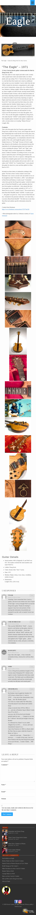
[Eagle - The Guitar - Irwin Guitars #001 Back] (18, 341)
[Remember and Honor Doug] (4, 832)
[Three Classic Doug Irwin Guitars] (4, 838)
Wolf (12, 871)
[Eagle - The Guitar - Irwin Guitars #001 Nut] (18, 265)
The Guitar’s (14, 866)
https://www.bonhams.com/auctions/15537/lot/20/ (15, 209)
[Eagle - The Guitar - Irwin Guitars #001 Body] (18, 426)
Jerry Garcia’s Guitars (18, 861)
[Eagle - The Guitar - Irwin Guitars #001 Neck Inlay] (18, 390)
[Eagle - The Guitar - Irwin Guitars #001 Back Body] (18, 511)
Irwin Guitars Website (14, 850)
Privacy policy (29, 904)
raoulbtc (12, 650)
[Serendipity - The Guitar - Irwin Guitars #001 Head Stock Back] (18, 537)
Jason (32, 213)
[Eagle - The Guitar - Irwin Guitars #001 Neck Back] (18, 247)
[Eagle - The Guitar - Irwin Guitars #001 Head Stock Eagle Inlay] (18, 283)
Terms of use (18, 906)
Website (3, 798)
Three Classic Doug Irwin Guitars (17, 837)
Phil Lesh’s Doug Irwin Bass (14, 878)
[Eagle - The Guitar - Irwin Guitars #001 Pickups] (18, 319)
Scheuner (4, 215)
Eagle (12, 858)
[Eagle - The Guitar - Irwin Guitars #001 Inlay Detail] (18, 488)
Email (3, 791)
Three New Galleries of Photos (16, 843)
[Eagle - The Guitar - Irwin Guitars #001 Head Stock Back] (18, 229)
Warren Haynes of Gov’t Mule (19, 863)
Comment (4, 764)
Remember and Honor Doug (16, 831)
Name (3, 784)
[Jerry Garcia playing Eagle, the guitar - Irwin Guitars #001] (18, 408)
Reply (32, 595)
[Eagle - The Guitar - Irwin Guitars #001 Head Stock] (18, 301)
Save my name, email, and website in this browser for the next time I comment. (17, 809)
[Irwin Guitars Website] (4, 850)
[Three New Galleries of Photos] (4, 844)
